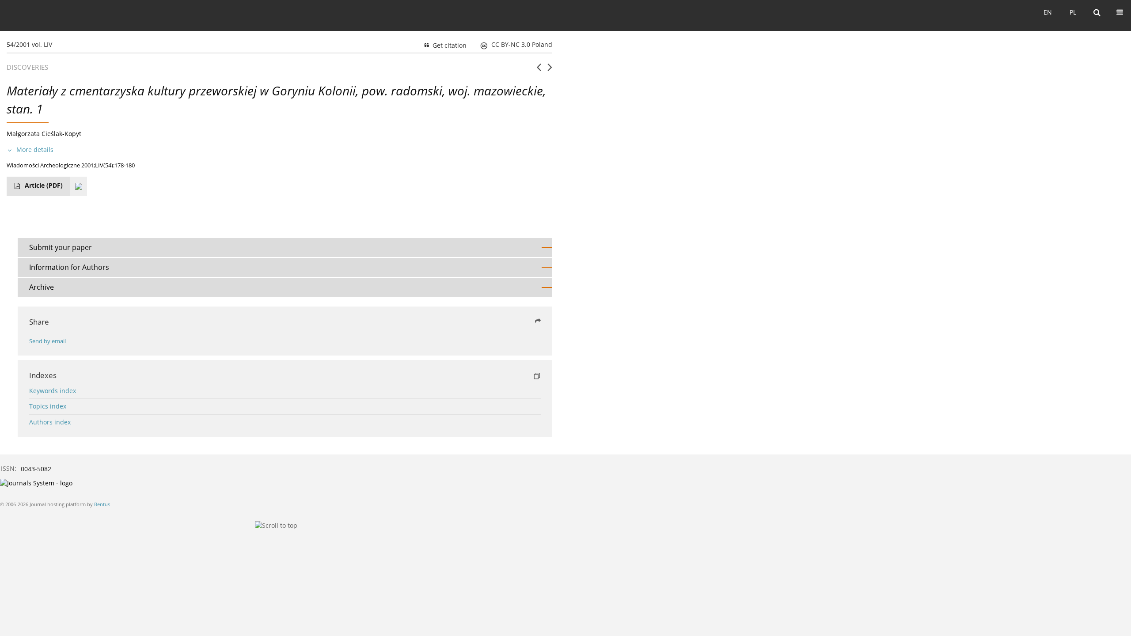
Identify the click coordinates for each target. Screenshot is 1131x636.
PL (1073, 12)
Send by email (47, 341)
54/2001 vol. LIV (29, 44)
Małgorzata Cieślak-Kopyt (44, 133)
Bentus (102, 504)
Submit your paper (60, 247)
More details (34, 149)
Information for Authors (69, 267)
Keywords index (52, 390)
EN (1048, 12)
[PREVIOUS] (538, 71)
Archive (41, 287)
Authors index (50, 422)
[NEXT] (549, 71)
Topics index (47, 406)
